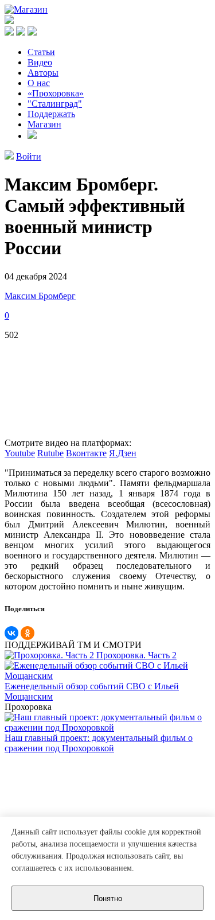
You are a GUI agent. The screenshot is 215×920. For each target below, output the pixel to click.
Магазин (44, 124)
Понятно (107, 898)
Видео (40, 62)
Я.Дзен (122, 453)
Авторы (43, 72)
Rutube (50, 453)
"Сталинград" (55, 103)
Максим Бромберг (40, 296)
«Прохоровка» (56, 93)
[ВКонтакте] (11, 633)
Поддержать (51, 114)
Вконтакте (86, 453)
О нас (39, 83)
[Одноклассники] (27, 633)
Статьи (41, 52)
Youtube (20, 453)
